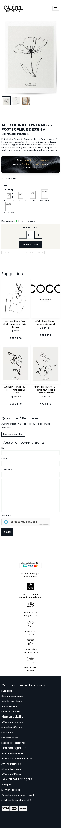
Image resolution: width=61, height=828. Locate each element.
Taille (4, 185)
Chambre (39, 252)
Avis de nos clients (11, 701)
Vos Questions (9, 706)
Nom (3, 448)
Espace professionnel (13, 742)
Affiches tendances (12, 722)
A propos (6, 784)
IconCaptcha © (44, 525)
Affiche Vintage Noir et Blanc (17, 758)
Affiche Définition (11, 763)
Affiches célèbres (11, 774)
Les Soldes (7, 732)
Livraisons (6, 690)
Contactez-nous (10, 711)
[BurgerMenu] (55, 8)
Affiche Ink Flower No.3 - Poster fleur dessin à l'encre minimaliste (45, 389)
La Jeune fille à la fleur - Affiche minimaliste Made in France (15, 324)
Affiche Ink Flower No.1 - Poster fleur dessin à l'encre (15, 389)
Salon (14, 252)
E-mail (4, 459)
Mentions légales (10, 789)
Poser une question (13, 434)
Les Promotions (9, 737)
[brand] (13, 8)
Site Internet (6, 469)
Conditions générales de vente (18, 795)
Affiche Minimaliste (12, 753)
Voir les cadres (8, 178)
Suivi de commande (12, 696)
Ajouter (7, 531)
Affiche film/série (11, 769)
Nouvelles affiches (11, 727)
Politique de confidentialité (16, 800)
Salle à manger (26, 252)
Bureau (6, 252)
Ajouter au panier (30, 244)
